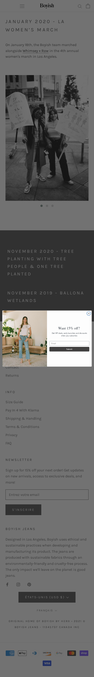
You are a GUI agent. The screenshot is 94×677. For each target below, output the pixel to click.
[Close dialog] (89, 313)
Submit (69, 349)
